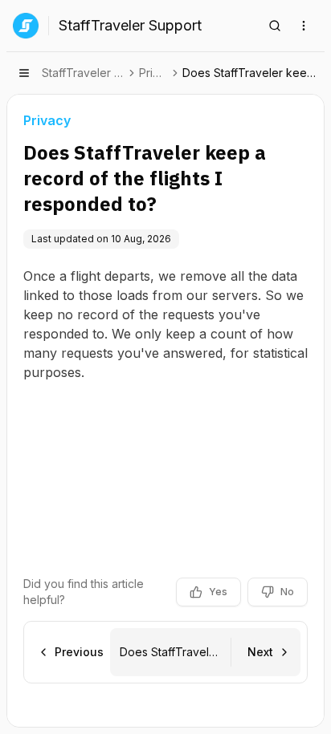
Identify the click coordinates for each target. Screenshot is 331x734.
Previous (79, 652)
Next (260, 652)
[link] (251, 73)
